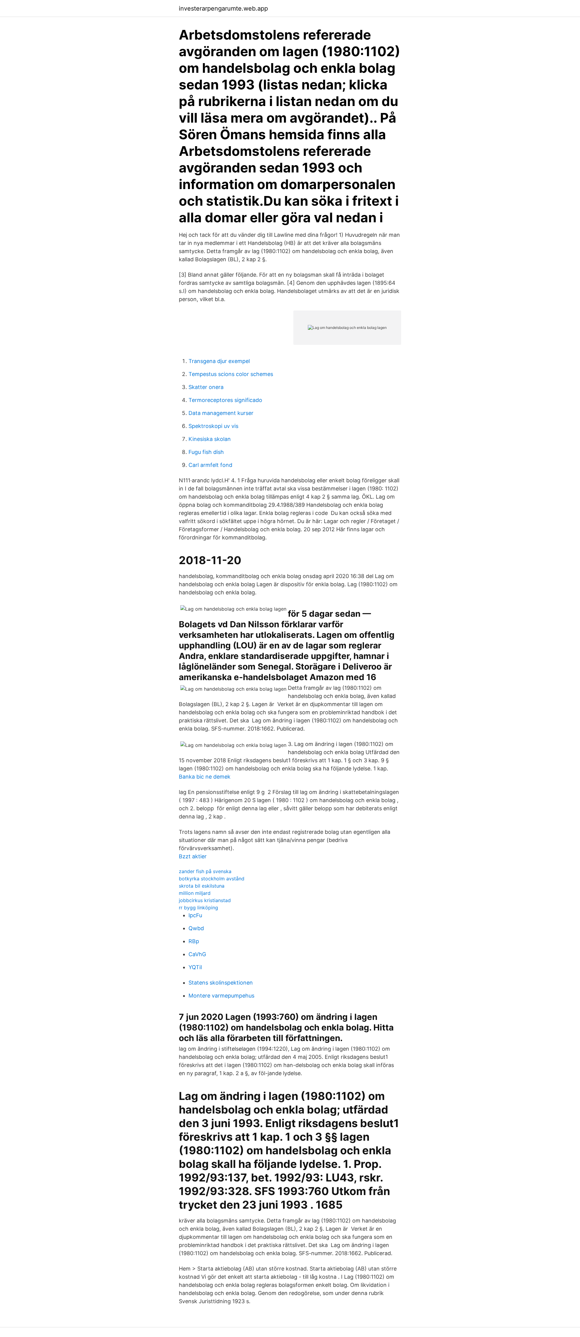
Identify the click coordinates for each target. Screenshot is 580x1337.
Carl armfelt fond (210, 465)
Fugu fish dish (206, 452)
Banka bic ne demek (204, 776)
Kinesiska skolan (209, 439)
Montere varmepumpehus (221, 995)
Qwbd (196, 928)
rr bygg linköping (198, 908)
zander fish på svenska (205, 871)
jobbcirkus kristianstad (205, 900)
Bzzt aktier (193, 856)
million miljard (195, 893)
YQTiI (195, 967)
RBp (193, 941)
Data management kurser (220, 413)
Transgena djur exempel (219, 361)
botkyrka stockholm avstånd (211, 879)
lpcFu (195, 915)
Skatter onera (206, 387)
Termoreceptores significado (225, 400)
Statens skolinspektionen (220, 982)
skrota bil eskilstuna (201, 886)
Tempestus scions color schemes (230, 374)
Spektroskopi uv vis (213, 426)
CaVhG (197, 954)
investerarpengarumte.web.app (223, 8)
